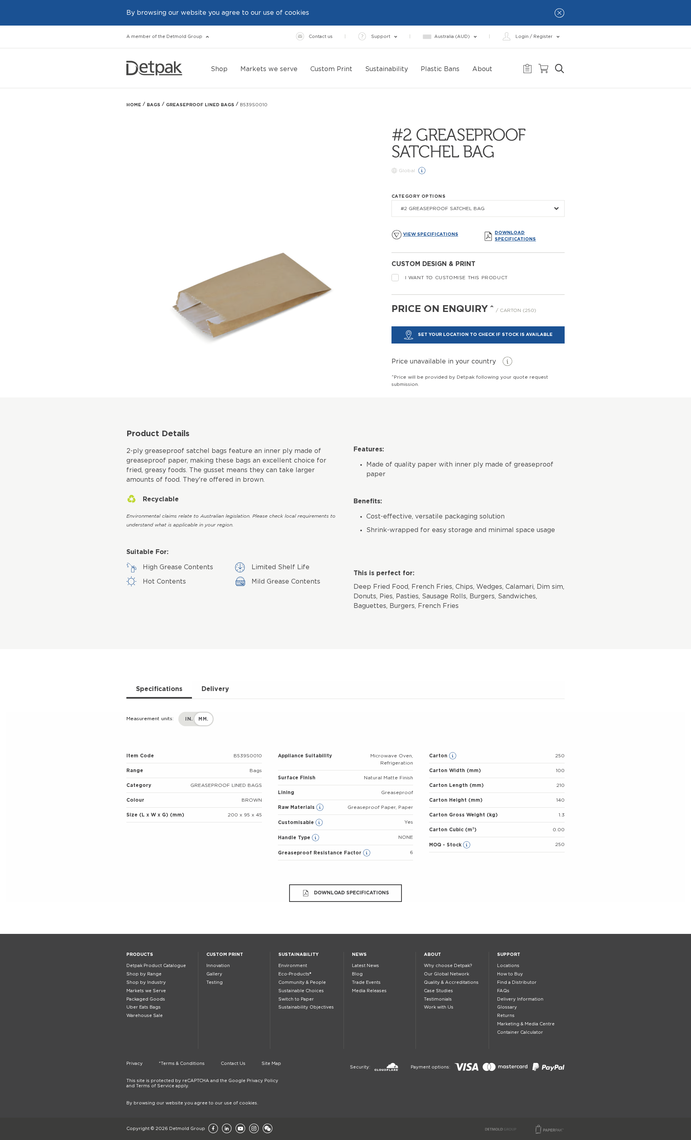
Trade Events (366, 982)
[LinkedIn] (227, 1129)
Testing (214, 982)
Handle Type (295, 837)
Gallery (214, 974)
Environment (292, 965)
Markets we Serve (146, 991)
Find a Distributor (517, 982)
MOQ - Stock (446, 844)
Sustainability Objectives (306, 1007)
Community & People (302, 982)
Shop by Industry (146, 982)
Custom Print (224, 954)
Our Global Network (446, 974)
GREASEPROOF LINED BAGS (200, 105)
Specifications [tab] (159, 689)
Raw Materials (297, 807)
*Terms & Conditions (182, 1063)
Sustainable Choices (301, 991)
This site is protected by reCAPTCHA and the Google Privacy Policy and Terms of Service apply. (202, 1083)
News (359, 954)
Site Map (271, 1063)
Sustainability (298, 954)
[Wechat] (267, 1129)
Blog (357, 974)
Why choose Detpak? (448, 965)
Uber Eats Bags (143, 1007)
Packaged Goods (145, 999)
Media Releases (369, 991)
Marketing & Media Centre (526, 1024)
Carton (439, 755)
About (432, 954)
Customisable (297, 822)
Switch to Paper (296, 999)
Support (508, 954)
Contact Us (233, 1063)
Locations (508, 965)
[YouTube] (240, 1129)
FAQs (503, 991)
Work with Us (438, 1007)
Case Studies (438, 991)
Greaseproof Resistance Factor (320, 852)
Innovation (218, 965)
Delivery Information (520, 999)
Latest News (365, 965)
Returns (506, 1015)
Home (133, 105)
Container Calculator (520, 1032)
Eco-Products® (294, 974)
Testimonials (438, 999)
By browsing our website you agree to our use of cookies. (192, 1103)
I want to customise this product (456, 277)
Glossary (507, 1007)
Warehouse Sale (144, 1015)
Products (139, 954)
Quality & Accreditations (451, 982)
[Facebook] (213, 1129)
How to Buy (510, 974)
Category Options (418, 196)
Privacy (134, 1063)
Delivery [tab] (215, 689)
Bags (153, 105)
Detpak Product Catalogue (156, 965)
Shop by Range (144, 974)
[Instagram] (254, 1129)
